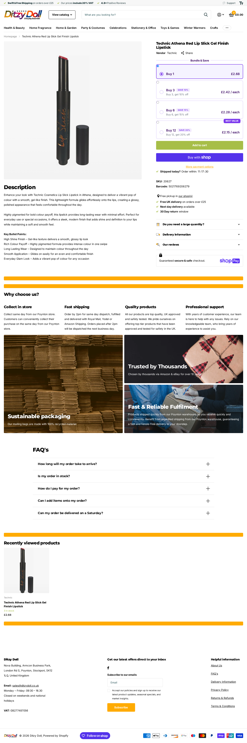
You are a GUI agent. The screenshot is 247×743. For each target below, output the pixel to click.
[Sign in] (220, 14)
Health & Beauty (14, 27)
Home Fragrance (40, 27)
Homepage (10, 36)
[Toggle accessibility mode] (241, 3)
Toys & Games (170, 27)
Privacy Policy (220, 689)
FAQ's (214, 673)
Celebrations (118, 27)
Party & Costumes (93, 27)
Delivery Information (223, 681)
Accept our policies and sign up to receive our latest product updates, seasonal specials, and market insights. (136, 694)
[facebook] (108, 667)
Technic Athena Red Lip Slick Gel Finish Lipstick (25, 604)
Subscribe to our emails (122, 674)
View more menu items (227, 27)
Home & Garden (66, 27)
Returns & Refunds (222, 697)
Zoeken (205, 14)
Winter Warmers (195, 27)
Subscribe (121, 707)
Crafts (214, 27)
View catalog (61, 14)
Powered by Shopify (55, 735)
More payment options (199, 166)
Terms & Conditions (223, 706)
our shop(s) (185, 196)
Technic (172, 53)
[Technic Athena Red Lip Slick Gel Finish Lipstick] (26, 570)
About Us (216, 665)
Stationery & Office (143, 27)
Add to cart (199, 145)
